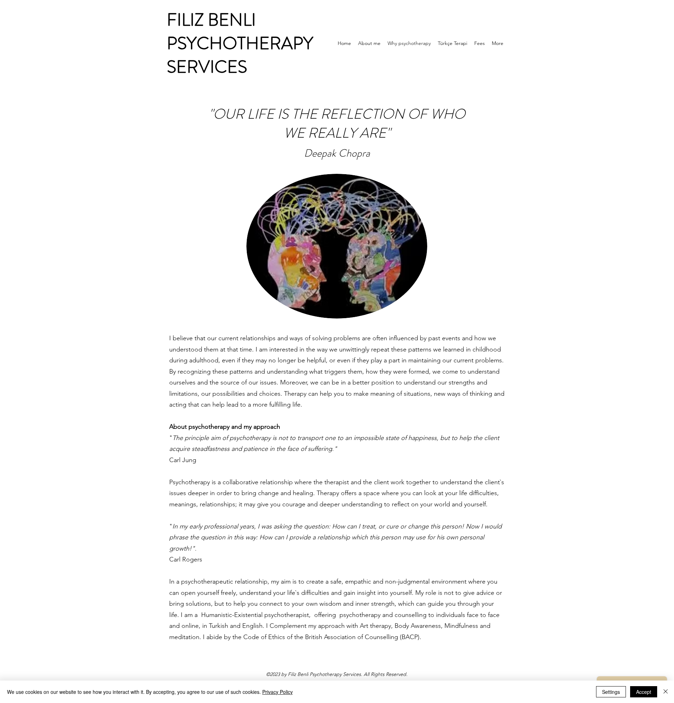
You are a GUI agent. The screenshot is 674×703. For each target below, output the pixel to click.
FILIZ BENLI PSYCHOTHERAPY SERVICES (240, 43)
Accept (643, 691)
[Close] (665, 691)
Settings (611, 691)
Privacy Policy (277, 691)
